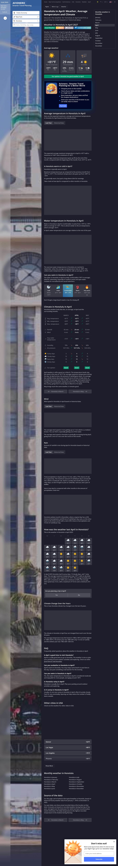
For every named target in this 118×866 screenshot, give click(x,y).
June (96, 30)
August (97, 35)
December (98, 46)
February (98, 20)
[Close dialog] (114, 841)
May (96, 28)
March (97, 23)
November (98, 43)
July (96, 33)
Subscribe (99, 859)
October (98, 41)
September (99, 38)
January (97, 17)
